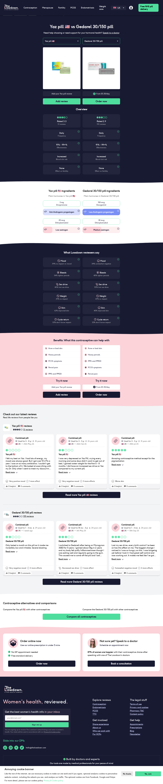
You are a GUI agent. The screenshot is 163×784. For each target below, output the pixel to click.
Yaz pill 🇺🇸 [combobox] (50, 41)
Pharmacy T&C (137, 710)
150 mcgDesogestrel (101, 203)
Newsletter (135, 734)
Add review (62, 101)
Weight (63, 296)
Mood (63, 261)
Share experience (101, 724)
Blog (132, 731)
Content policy (136, 714)
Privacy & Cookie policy (52, 732)
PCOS (95, 710)
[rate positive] (6, 486)
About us (97, 727)
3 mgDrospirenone (61, 203)
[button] (61, 191)
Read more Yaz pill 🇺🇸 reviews (81, 494)
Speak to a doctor (111, 32)
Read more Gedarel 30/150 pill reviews (81, 581)
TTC (95, 714)
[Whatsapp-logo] (5, 748)
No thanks (127, 774)
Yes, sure (148, 774)
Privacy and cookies (139, 707)
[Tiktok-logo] (22, 748)
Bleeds (63, 272)
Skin (63, 308)
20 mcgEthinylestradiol (61, 221)
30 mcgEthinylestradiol (101, 221)
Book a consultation (121, 663)
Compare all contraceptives (81, 616)
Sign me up (37, 725)
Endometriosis (99, 707)
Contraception (99, 704)
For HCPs (97, 734)
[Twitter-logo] (16, 748)
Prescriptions (136, 727)
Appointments (136, 724)
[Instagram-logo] (11, 748)
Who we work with (101, 731)
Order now (101, 101)
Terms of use (136, 704)
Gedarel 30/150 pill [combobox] (93, 41)
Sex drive (63, 284)
